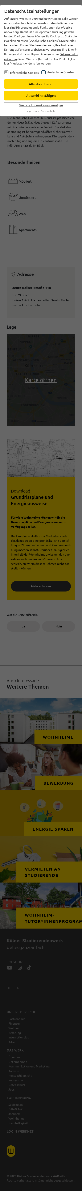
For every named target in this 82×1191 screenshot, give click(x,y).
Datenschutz (48, 111)
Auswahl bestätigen (41, 95)
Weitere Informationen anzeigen (41, 105)
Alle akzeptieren (41, 84)
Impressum (32, 111)
